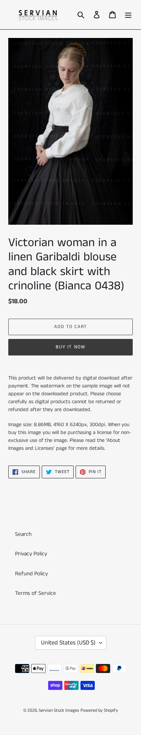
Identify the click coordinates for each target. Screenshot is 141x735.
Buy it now (70, 347)
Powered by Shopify (99, 710)
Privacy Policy (31, 554)
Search (23, 534)
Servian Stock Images (59, 710)
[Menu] (128, 15)
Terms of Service (35, 593)
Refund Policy (31, 574)
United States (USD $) (68, 642)
